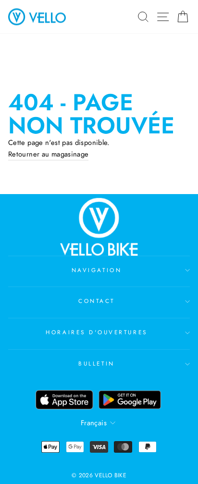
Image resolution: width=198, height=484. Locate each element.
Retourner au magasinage (48, 154)
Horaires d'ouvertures (96, 332)
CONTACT (96, 301)
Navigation (97, 270)
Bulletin (96, 363)
